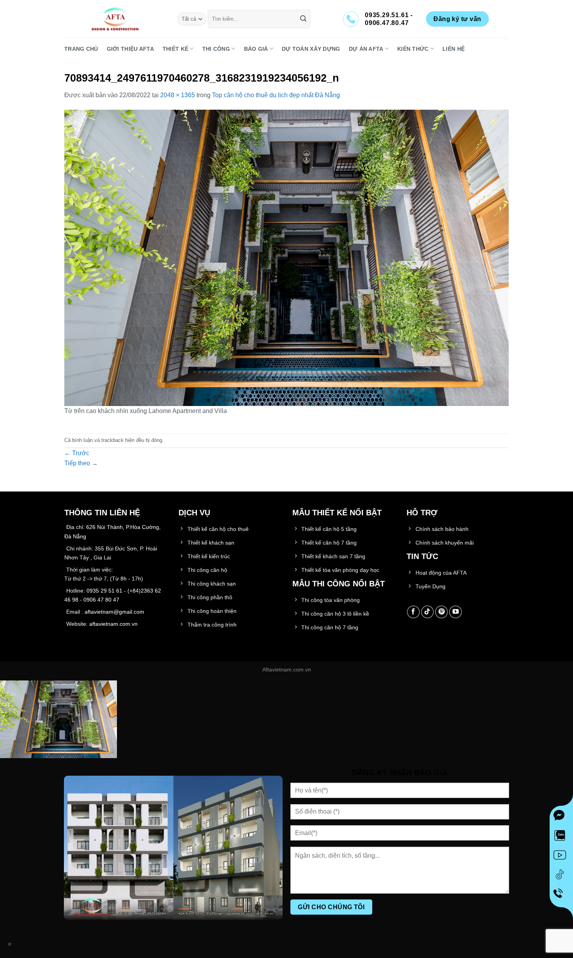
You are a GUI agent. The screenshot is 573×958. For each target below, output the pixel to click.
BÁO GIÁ (256, 49)
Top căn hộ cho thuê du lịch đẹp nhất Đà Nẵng (276, 95)
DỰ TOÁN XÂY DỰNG (311, 49)
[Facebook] (561, 817)
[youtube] (561, 856)
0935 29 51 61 (104, 591)
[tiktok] (561, 876)
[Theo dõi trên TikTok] (427, 611)
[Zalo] (561, 837)
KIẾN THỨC (413, 49)
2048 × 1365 (177, 95)
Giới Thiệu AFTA (130, 49)
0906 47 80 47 (101, 600)
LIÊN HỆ (453, 49)
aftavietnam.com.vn (113, 624)
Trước (76, 453)
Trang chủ (81, 49)
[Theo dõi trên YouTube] (455, 611)
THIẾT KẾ (175, 49)
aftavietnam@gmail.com (114, 612)
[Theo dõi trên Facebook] (413, 611)
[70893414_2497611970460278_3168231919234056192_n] (286, 257)
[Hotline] (561, 896)
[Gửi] (303, 19)
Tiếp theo (81, 463)
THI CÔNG (216, 49)
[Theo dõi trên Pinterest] (441, 611)
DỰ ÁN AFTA (366, 49)
